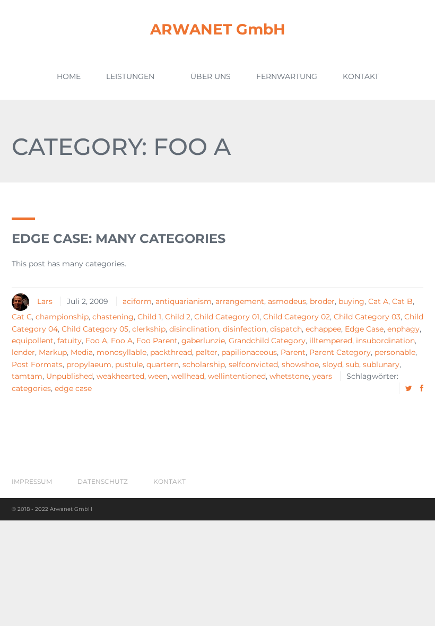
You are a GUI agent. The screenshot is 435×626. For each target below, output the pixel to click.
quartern (162, 364)
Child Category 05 (95, 329)
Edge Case (364, 329)
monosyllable (121, 352)
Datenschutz (102, 481)
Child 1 (149, 316)
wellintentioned (237, 376)
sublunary (381, 364)
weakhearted (120, 376)
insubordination (385, 340)
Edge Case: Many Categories (118, 238)
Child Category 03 (367, 316)
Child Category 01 (226, 316)
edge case (73, 388)
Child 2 (177, 316)
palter (207, 352)
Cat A (378, 301)
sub (352, 364)
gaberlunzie (203, 340)
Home (69, 76)
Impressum (32, 481)
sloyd (332, 364)
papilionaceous (249, 352)
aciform (137, 301)
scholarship (203, 364)
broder (322, 301)
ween (158, 376)
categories (31, 388)
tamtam (27, 376)
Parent (293, 352)
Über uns (210, 76)
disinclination (194, 329)
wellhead (187, 376)
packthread (171, 352)
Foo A (96, 340)
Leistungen (130, 76)
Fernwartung (286, 76)
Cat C (22, 316)
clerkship (149, 329)
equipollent (33, 340)
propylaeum (88, 364)
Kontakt (361, 76)
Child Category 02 (296, 316)
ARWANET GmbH (217, 29)
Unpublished (69, 376)
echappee (323, 329)
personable (395, 352)
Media (82, 352)
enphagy (403, 329)
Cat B (402, 301)
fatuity (69, 340)
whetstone (289, 376)
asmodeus (287, 301)
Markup (53, 352)
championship (62, 316)
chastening (113, 316)
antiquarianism (183, 301)
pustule (129, 364)
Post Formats (37, 364)
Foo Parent (157, 340)
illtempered (330, 340)
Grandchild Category (267, 340)
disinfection (244, 329)
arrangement (239, 301)
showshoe (300, 364)
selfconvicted (253, 364)
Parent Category (340, 352)
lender (23, 352)
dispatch (286, 329)
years (322, 376)
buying (351, 301)
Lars (45, 301)
